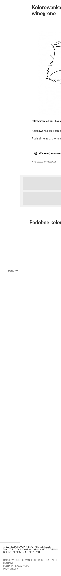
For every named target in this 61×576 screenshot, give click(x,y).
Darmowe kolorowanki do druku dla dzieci (30, 560)
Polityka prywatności (16, 566)
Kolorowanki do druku (42, 121)
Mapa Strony (10, 569)
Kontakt (8, 563)
